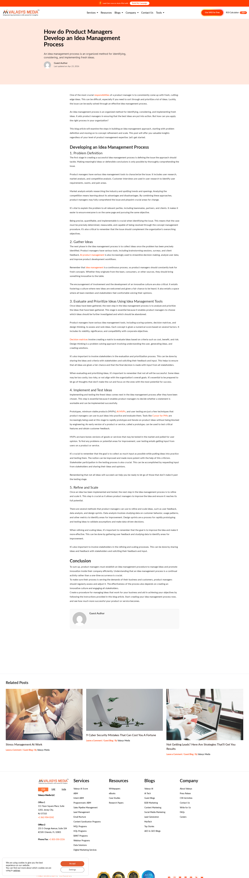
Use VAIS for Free (212, 13)
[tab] (43, 789)
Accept (72, 864)
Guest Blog (28, 750)
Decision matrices (79, 339)
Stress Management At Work (24, 744)
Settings (72, 870)
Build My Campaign (139, 3)
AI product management (92, 255)
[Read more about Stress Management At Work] (44, 714)
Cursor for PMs (160, 416)
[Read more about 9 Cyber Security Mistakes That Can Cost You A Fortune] (124, 710)
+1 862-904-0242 (46, 817)
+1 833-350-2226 (57, 840)
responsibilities (101, 95)
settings (16, 871)
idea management (94, 267)
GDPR (54, 876)
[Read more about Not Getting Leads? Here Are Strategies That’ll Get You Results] (204, 714)
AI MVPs (121, 411)
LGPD (67, 876)
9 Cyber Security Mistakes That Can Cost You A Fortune (121, 735)
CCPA (61, 876)
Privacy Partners (43, 876)
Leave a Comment (13, 750)
